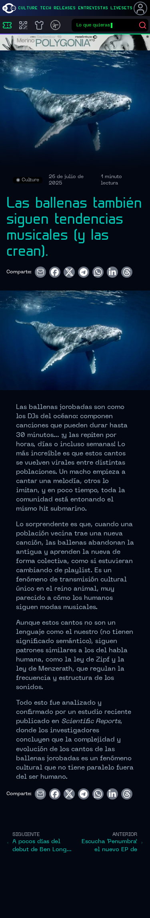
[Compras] (23, 25)
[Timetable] (55, 25)
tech (45, 8)
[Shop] (39, 25)
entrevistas (93, 8)
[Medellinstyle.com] (9, 8)
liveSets (121, 8)
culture (28, 8)
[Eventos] (7, 25)
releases (65, 8)
